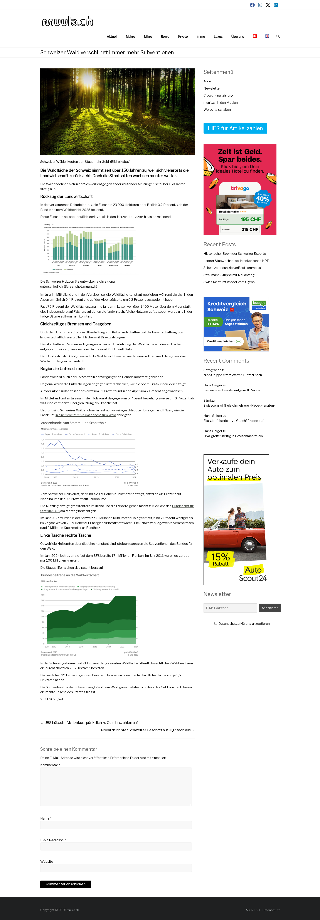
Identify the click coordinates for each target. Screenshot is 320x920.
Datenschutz (271, 910)
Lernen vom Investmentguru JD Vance (232, 390)
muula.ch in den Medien (221, 103)
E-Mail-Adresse (53, 840)
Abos (208, 81)
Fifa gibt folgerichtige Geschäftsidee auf (233, 421)
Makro (130, 36)
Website (46, 862)
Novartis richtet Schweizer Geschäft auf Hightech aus (148, 730)
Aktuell (112, 36)
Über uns (237, 36)
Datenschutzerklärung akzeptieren (244, 624)
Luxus (218, 36)
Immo (201, 36)
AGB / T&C (253, 910)
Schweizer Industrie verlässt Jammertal (232, 268)
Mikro (148, 36)
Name (45, 818)
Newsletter (212, 88)
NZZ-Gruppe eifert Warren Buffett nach (233, 375)
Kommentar (50, 765)
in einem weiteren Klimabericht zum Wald (86, 415)
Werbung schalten (217, 110)
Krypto (183, 36)
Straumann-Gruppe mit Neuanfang (229, 275)
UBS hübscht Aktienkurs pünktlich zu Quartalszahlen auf (89, 723)
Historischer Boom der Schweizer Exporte (235, 254)
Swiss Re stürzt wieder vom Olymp (229, 282)
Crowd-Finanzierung (218, 95)
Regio (165, 36)
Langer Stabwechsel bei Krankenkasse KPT (236, 261)
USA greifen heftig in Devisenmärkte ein (233, 436)
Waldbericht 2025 (76, 210)
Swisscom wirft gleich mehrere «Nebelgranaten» (239, 405)
